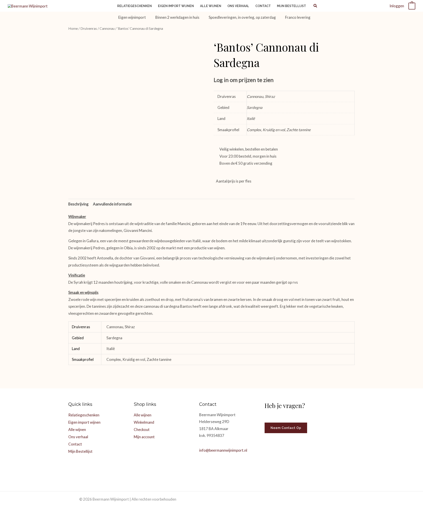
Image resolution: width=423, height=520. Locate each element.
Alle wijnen (77, 429)
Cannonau (107, 28)
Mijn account (144, 436)
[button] (315, 6)
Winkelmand (144, 422)
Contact (75, 444)
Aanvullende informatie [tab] (112, 204)
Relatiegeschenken (83, 415)
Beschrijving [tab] (78, 204)
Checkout (142, 429)
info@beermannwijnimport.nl (223, 450)
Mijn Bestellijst (80, 451)
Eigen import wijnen (84, 422)
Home (73, 28)
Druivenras (88, 28)
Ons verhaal (78, 436)
